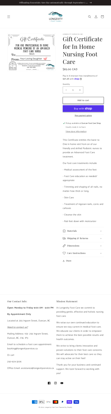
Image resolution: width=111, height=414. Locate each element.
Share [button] (68, 261)
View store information (76, 131)
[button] (8, 17)
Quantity (66, 84)
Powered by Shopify (65, 407)
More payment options (83, 115)
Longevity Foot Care (51, 407)
